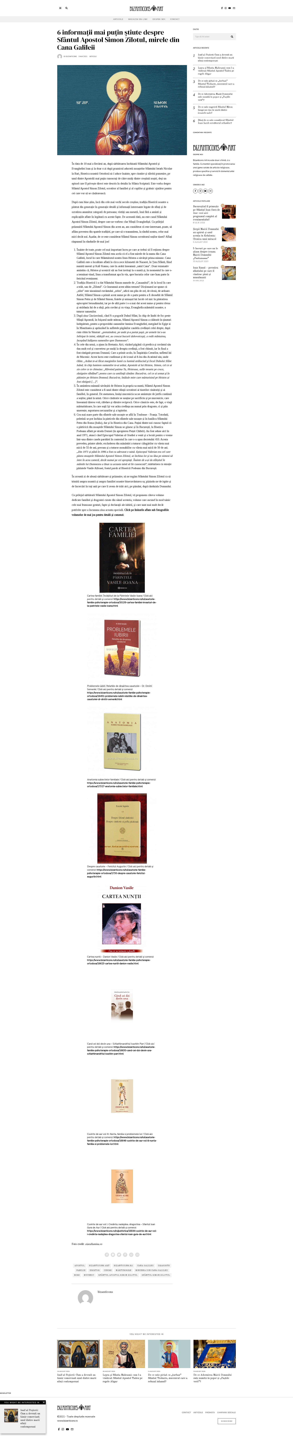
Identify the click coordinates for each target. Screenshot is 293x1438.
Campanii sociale (226, 1412)
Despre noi (159, 19)
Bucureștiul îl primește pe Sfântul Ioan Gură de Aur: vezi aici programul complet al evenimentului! (206, 213)
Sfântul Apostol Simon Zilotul (117, 1275)
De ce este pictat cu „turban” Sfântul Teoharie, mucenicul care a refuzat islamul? (216, 84)
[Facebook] (222, 8)
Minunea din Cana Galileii (152, 1270)
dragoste (164, 1266)
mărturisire (123, 1270)
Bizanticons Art (99, 1266)
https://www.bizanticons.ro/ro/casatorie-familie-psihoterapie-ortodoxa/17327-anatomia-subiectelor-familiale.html (118, 784)
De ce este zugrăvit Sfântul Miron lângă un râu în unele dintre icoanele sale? (215, 110)
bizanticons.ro (123, 1266)
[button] (232, 36)
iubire (108, 1270)
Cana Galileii (145, 1266)
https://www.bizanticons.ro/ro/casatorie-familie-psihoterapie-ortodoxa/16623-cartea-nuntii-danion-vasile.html (118, 962)
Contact (175, 19)
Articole (118, 19)
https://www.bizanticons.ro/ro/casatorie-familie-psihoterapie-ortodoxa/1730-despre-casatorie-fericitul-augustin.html (116, 873)
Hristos (95, 1270)
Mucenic (89, 1275)
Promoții (210, 1412)
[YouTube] (230, 8)
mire (77, 1275)
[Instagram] (225, 8)
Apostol (79, 1266)
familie (80, 1270)
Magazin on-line (138, 19)
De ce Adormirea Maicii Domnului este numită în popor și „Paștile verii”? (215, 97)
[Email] (234, 8)
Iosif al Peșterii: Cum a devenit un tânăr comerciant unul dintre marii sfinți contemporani (216, 58)
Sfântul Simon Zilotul (156, 1275)
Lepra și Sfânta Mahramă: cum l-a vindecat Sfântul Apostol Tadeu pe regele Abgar (216, 71)
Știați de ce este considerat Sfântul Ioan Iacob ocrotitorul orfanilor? (215, 121)
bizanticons (105, 1292)
